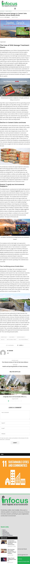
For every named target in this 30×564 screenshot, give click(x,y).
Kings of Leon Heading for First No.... (12, 559)
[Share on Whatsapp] (23, 345)
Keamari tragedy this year (17, 191)
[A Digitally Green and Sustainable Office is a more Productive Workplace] (15, 385)
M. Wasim (7, 17)
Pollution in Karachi (23, 339)
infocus (2, 339)
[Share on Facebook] (17, 345)
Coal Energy (12, 337)
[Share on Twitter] (19, 345)
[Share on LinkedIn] (21, 345)
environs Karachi (21, 337)
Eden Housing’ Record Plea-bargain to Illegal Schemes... (12, 551)
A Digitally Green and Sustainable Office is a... (15, 396)
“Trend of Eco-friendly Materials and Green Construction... (12, 542)
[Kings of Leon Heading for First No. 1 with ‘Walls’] (4, 559)
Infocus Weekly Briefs (11, 339)
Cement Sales (4, 337)
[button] (15, 8)
